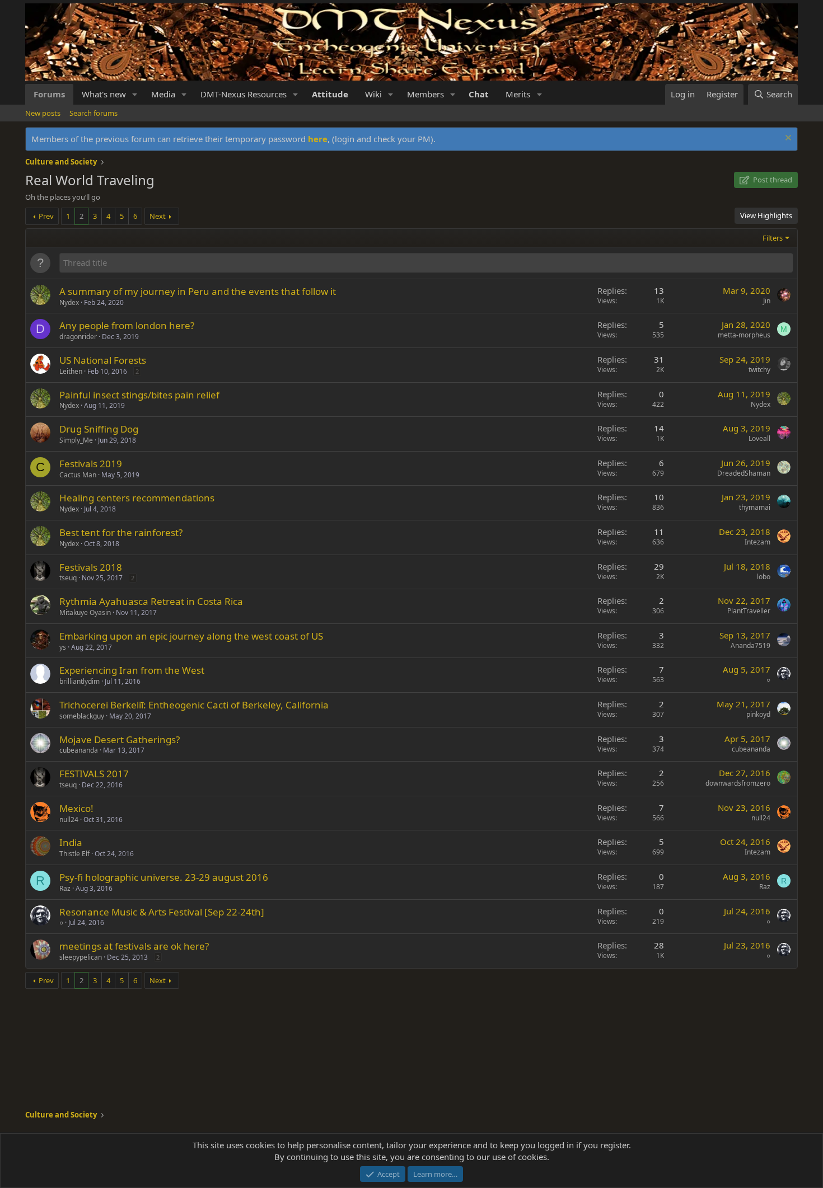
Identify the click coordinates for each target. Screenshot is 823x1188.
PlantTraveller (748, 611)
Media (163, 94)
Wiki (373, 94)
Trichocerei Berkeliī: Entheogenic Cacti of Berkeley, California (194, 704)
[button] (135, 94)
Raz (65, 888)
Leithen (70, 371)
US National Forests (102, 360)
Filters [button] (773, 238)
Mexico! (76, 808)
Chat (479, 94)
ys (62, 647)
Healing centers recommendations (136, 497)
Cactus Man (77, 475)
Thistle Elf (74, 853)
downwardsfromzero (737, 783)
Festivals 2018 (90, 567)
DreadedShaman (743, 473)
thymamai (754, 507)
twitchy (759, 369)
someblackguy (81, 716)
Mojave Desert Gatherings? (119, 739)
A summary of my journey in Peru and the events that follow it (197, 291)
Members (425, 94)
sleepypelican (80, 957)
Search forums (93, 113)
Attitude (330, 94)
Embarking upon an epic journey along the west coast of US (191, 636)
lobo (763, 576)
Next (157, 216)
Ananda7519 (750, 645)
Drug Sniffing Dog (98, 428)
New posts (42, 113)
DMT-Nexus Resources (243, 94)
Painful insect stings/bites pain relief (139, 394)
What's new (104, 94)
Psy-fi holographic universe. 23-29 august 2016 (163, 877)
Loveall (759, 438)
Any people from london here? (126, 325)
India (70, 842)
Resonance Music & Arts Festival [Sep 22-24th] (161, 911)
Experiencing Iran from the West (131, 670)
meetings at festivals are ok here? (134, 946)
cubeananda (78, 750)
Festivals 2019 (90, 463)
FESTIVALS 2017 (94, 773)
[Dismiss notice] (787, 139)
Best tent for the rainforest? (121, 532)
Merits (518, 94)
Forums (49, 94)
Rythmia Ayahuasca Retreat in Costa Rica (151, 601)
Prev (46, 216)
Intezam (757, 542)
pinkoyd (758, 714)
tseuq (68, 578)
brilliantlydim (79, 681)
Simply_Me (76, 440)
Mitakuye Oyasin (85, 612)
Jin (766, 301)
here (318, 138)
